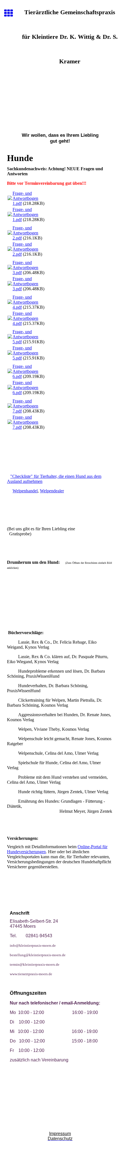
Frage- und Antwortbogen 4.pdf (25, 302)
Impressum (60, 1133)
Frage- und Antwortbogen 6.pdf (25, 371)
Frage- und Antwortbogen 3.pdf (25, 267)
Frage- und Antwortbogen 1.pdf (25, 198)
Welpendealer (52, 490)
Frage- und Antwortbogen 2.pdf (25, 233)
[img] (60, 101)
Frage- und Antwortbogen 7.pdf (25, 406)
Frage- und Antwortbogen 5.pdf (25, 336)
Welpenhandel (25, 490)
